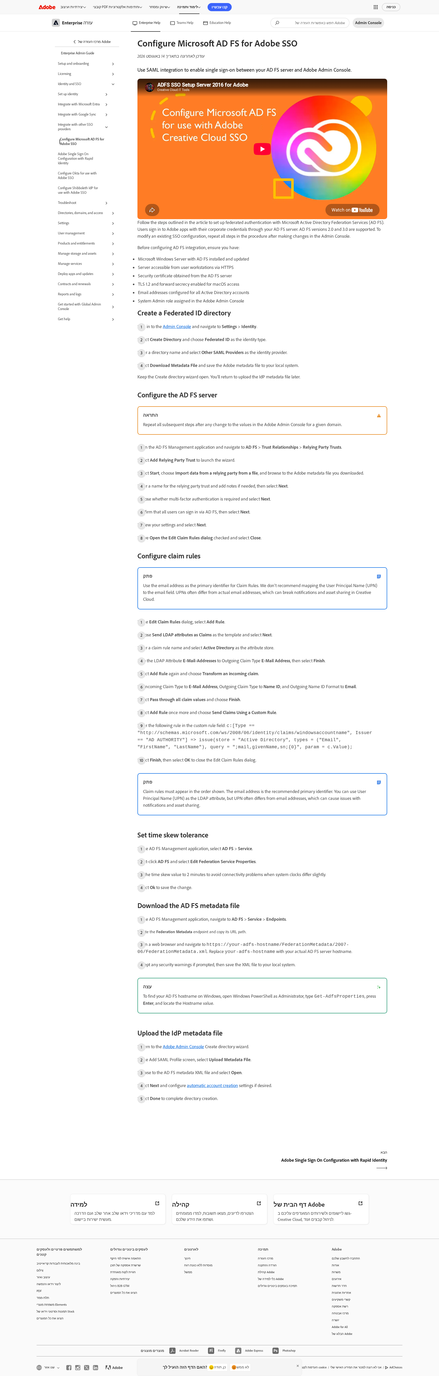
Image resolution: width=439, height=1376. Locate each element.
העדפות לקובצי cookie (313, 1367)
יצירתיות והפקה (120, 1279)
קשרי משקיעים (341, 1299)
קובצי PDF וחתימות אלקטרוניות (116, 7)
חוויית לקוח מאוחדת (123, 1272)
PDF (39, 1291)
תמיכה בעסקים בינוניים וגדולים (277, 1286)
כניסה (391, 7)
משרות (336, 1272)
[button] (376, 7)
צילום (40, 1270)
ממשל (188, 1272)
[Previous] (199, 1164)
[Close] (298, 1366)
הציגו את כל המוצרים (50, 1318)
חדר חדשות (339, 1286)
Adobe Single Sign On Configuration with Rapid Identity (75, 158)
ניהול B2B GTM (119, 1286)
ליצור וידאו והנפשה (49, 1284)
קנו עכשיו (220, 7)
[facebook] (68, 1367)
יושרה (335, 1320)
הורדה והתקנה (267, 1265)
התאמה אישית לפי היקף (125, 1258)
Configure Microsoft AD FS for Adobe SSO (82, 141)
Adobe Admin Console (183, 1046)
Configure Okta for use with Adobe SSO (77, 175)
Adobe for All (340, 1327)
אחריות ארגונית (341, 1292)
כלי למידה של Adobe (271, 1279)
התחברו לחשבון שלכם (346, 1258)
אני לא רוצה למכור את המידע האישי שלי (356, 1367)
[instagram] (77, 1367)
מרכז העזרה (265, 1258)
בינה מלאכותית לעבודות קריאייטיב (58, 1263)
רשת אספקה (340, 1306)
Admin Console (177, 326)
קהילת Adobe (266, 1272)
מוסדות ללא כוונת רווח (198, 1265)
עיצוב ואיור (43, 1277)
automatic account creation (212, 1085)
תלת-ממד (43, 1298)
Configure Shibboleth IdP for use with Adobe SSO (78, 190)
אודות (335, 1265)
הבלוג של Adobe (342, 1334)
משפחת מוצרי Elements (52, 1304)
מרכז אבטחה (340, 1313)
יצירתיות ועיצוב (71, 7)
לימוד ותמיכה (187, 7)
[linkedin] (95, 1367)
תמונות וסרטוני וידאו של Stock (55, 1311)
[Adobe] (47, 7)
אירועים (336, 1279)
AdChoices (395, 1367)
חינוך (187, 1258)
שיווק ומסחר (158, 7)
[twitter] (86, 1367)
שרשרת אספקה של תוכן (125, 1265)
